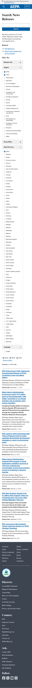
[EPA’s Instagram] (16, 678)
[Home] (15, 7)
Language (7, 347)
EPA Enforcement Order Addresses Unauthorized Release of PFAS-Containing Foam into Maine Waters (16, 374)
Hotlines (5, 658)
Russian (19, 558)
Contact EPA (6, 652)
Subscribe (5, 635)
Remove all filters (7, 360)
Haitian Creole (6, 555)
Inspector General (8, 622)
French (19, 552)
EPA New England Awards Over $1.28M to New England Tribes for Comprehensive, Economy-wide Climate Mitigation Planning (15, 497)
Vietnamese (20, 560)
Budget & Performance (9, 589)
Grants (4, 599)
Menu (27, 6)
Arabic (4, 549)
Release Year (8, 62)
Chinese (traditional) (8, 552)
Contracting (6, 592)
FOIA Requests (7, 661)
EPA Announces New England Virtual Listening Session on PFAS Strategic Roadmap (15, 526)
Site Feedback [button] (6, 668)
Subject (6, 67)
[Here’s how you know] (16, 2)
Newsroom (5, 629)
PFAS (13, 358)
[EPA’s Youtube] (12, 678)
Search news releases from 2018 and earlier (13, 52)
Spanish (19, 546)
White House (6, 641)
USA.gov (5, 638)
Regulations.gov (7, 632)
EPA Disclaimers (7, 655)
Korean (19, 555)
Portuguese (5, 558)
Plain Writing (6, 605)
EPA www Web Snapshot (10, 596)
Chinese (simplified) (22, 549)
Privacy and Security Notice (11, 608)
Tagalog (4, 560)
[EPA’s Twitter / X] (8, 678)
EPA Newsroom (9, 48)
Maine (6, 358)
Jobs (3, 625)
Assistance (5, 546)
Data (3, 619)
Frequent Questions (8, 665)
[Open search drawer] (3, 6)
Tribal (20, 358)
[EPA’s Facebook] (3, 678)
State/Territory (9, 147)
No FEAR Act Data (8, 602)
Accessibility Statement (9, 586)
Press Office (8, 142)
